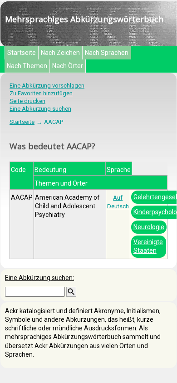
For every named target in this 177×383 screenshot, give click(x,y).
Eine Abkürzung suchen (40, 108)
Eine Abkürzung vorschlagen (47, 85)
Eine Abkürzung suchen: (39, 277)
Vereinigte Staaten (148, 246)
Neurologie (148, 227)
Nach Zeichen (60, 52)
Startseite (21, 52)
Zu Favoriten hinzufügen (41, 93)
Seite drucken (27, 101)
